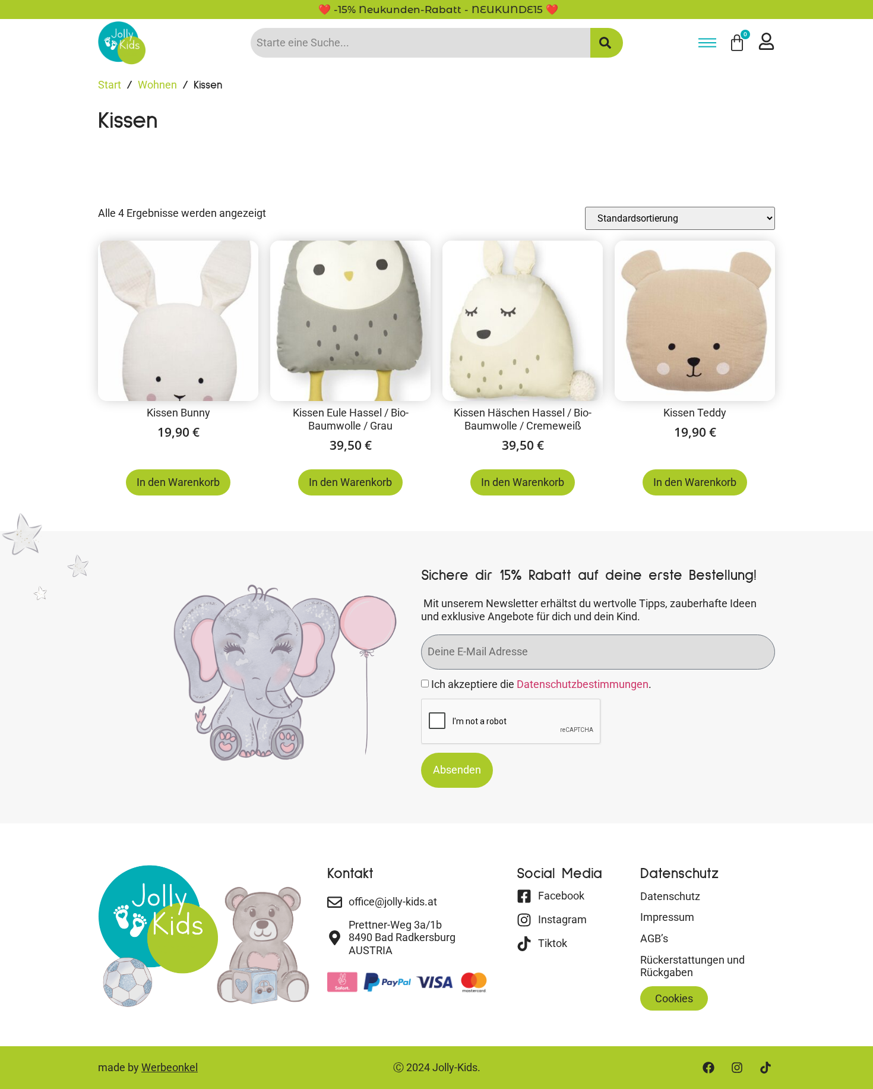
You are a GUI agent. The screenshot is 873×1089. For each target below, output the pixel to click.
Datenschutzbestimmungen (583, 684)
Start (109, 84)
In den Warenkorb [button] (178, 482)
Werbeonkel (169, 1067)
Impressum (667, 917)
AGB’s (654, 938)
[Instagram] (737, 1067)
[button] (674, 998)
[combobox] (420, 43)
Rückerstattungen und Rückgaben (692, 966)
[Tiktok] (765, 1067)
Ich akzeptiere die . (541, 684)
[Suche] (606, 43)
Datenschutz (670, 896)
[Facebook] (708, 1067)
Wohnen (157, 84)
